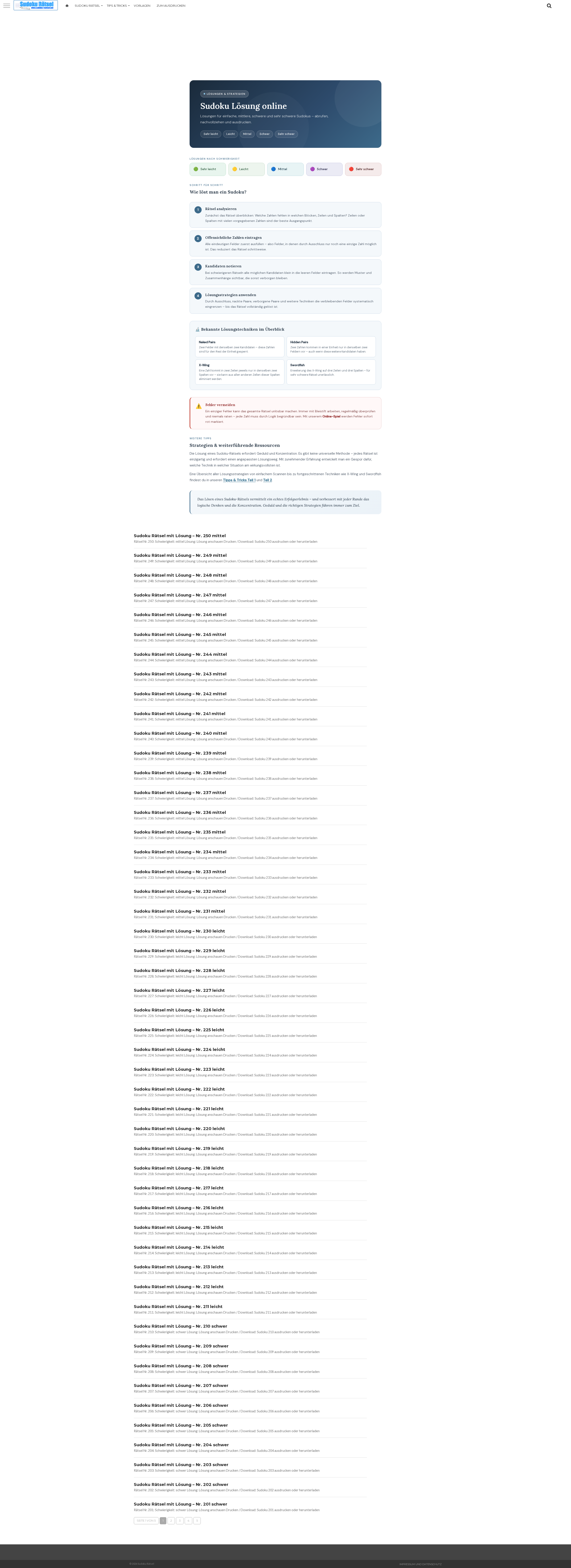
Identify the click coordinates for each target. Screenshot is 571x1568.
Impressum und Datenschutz (420, 1564)
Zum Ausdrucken (171, 5)
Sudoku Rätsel (87, 5)
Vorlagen (142, 5)
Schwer (265, 134)
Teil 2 (267, 480)
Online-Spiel (331, 416)
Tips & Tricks (117, 5)
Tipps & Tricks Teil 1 (239, 480)
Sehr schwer (286, 134)
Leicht (230, 134)
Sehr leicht (211, 134)
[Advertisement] (285, 45)
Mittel (247, 134)
